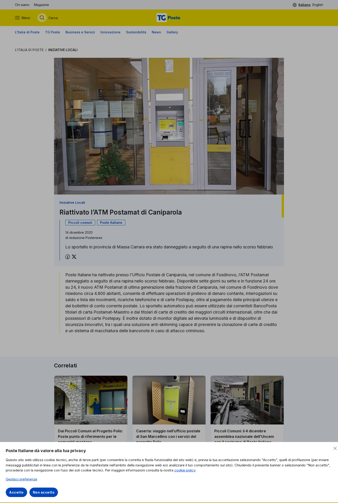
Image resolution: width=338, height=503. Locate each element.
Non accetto (44, 492)
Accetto (16, 492)
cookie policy (184, 470)
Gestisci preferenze (21, 479)
